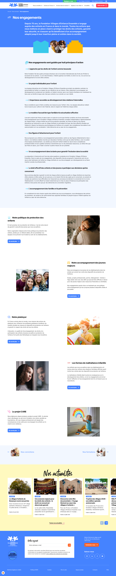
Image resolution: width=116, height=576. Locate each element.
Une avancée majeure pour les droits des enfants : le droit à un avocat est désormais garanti (44, 502)
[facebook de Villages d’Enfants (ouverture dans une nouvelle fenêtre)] (97, 556)
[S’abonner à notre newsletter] (69, 545)
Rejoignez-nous (68, 1)
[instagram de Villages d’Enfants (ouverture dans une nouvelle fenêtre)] (87, 556)
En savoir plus (13, 241)
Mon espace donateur (97, 1)
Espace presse (79, 569)
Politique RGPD (34, 569)
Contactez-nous (90, 545)
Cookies (49, 569)
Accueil (9, 11)
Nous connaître (15, 11)
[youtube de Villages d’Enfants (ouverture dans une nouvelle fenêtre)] (102, 556)
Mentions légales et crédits (14, 569)
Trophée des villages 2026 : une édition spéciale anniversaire (96, 501)
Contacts (95, 569)
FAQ (108, 569)
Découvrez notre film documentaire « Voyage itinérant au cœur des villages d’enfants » (69, 502)
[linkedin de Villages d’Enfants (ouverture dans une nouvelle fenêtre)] (92, 556)
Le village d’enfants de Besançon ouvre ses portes (19, 500)
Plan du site (64, 569)
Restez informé (33, 541)
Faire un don (101, 5)
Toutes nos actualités (55, 523)
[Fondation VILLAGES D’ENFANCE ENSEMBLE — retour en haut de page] (19, 5)
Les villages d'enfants (84, 1)
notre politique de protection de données (56, 553)
